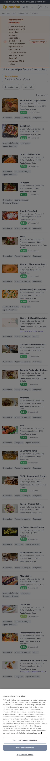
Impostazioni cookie (25, 755)
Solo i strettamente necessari (25, 740)
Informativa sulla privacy (31, 733)
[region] (25, 725)
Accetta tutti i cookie (25, 748)
